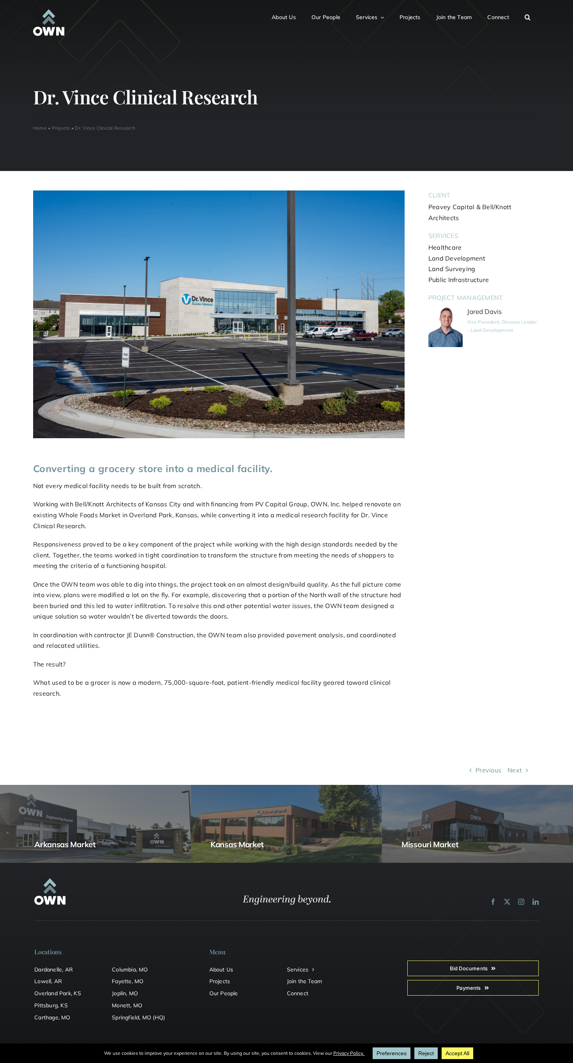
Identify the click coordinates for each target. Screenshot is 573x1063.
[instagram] (521, 902)
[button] (532, 16)
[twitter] (507, 902)
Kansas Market (237, 844)
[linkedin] (535, 902)
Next (515, 770)
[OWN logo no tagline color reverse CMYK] (48, 12)
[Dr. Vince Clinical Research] (219, 193)
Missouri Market (430, 844)
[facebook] (493, 902)
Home (40, 128)
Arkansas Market (65, 844)
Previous (488, 770)
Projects (61, 128)
